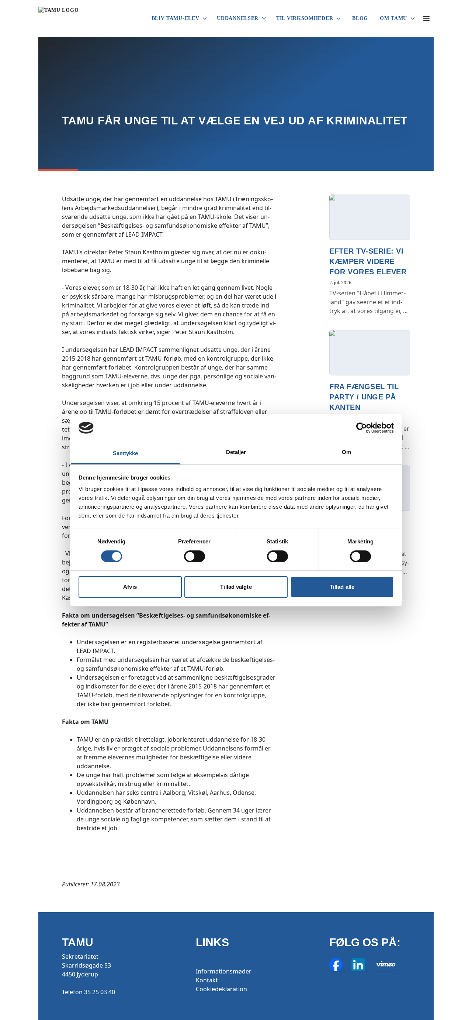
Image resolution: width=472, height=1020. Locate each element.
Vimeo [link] (386, 964)
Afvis (130, 587)
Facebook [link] (338, 964)
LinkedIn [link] (361, 964)
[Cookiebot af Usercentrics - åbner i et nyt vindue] (361, 427)
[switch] (194, 556)
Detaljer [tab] (236, 452)
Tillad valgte (235, 587)
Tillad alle (342, 587)
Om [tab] (346, 452)
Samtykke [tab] (125, 453)
